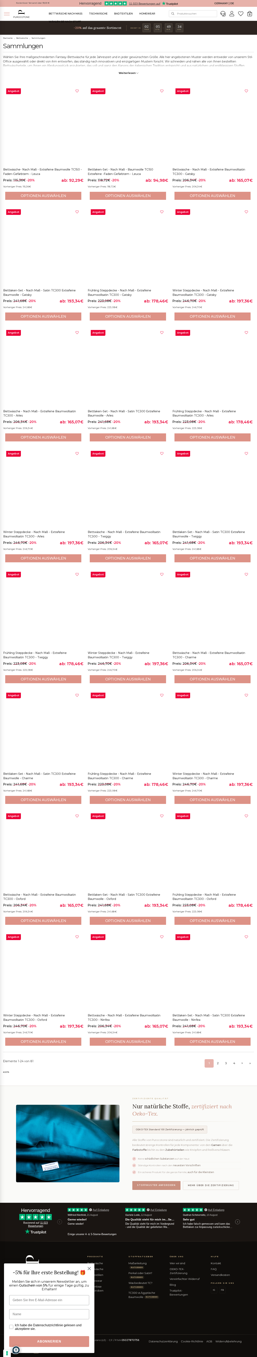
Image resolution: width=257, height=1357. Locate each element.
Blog (173, 1284)
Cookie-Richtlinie (192, 1341)
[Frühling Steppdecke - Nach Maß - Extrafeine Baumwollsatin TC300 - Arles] (212, 367)
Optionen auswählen (43, 196)
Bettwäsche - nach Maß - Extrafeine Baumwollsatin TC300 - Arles (39, 413)
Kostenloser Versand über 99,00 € (33, 3)
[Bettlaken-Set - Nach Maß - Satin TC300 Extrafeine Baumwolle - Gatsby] (43, 246)
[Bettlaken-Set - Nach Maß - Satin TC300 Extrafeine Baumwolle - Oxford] (128, 850)
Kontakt (216, 1263)
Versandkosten (220, 1274)
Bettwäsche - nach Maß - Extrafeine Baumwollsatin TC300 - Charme (208, 655)
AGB (209, 1341)
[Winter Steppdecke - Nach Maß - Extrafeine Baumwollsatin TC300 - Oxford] (43, 971)
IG (214, 1290)
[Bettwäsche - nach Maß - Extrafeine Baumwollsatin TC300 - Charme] (212, 609)
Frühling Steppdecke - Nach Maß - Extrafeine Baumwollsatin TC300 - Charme (119, 776)
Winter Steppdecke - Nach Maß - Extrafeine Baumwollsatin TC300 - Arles (34, 534)
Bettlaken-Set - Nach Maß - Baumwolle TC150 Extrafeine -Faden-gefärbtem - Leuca (120, 172)
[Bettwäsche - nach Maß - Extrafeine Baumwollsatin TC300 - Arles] (43, 367)
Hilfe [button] (215, 1256)
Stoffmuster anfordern (156, 1185)
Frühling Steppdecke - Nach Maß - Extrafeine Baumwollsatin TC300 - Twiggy (35, 655)
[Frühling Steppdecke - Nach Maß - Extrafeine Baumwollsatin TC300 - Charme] (128, 730)
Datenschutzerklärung (163, 1341)
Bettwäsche (22, 38)
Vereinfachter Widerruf (185, 1278)
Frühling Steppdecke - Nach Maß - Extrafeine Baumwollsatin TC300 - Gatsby (119, 293)
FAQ (214, 1269)
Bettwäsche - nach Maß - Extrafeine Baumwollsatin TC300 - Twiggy (124, 534)
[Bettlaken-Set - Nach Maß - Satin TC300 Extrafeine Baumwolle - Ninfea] (212, 971)
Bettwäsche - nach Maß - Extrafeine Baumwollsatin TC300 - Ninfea (124, 1018)
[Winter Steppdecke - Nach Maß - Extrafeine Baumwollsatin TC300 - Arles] (43, 488)
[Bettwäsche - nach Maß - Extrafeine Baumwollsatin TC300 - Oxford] (43, 850)
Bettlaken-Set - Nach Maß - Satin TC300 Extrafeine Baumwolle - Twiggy (208, 534)
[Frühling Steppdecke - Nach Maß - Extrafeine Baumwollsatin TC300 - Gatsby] (128, 246)
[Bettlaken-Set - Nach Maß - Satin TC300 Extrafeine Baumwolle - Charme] (43, 730)
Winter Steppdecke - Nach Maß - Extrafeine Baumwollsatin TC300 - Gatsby (203, 293)
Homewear (147, 13)
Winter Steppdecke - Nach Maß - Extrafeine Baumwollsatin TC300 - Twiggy (118, 655)
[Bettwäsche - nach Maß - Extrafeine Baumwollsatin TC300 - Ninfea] (128, 971)
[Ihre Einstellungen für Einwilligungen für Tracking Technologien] (7, 1353)
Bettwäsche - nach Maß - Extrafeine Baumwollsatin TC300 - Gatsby (208, 172)
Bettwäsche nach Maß (65, 13)
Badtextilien (123, 13)
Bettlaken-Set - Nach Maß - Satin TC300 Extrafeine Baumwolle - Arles (124, 413)
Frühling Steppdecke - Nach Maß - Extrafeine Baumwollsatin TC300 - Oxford (204, 897)
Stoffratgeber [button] (140, 1256)
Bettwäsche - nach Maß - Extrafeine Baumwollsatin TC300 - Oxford (39, 897)
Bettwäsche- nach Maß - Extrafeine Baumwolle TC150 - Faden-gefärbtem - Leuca (42, 172)
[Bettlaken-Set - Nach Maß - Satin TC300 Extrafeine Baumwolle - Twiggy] (212, 488)
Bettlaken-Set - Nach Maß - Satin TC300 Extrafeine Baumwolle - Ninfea (208, 1018)
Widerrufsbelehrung (228, 1341)
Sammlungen (38, 38)
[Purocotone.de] (21, 14)
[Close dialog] (89, 1268)
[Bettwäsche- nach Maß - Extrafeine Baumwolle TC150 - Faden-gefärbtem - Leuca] (43, 125)
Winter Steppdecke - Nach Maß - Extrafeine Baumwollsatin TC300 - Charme (203, 776)
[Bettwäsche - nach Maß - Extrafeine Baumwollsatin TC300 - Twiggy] (128, 488)
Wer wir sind (177, 1263)
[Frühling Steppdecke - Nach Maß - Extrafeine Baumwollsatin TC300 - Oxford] (212, 850)
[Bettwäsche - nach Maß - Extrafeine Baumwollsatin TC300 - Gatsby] (212, 125)
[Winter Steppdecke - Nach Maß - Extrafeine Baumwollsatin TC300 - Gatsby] (212, 246)
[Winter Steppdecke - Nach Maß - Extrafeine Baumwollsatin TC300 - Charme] (212, 730)
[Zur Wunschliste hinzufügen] (77, 91)
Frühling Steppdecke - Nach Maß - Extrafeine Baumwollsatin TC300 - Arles (204, 413)
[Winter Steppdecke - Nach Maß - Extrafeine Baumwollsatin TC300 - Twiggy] (128, 609)
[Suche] (173, 14)
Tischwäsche (98, 13)
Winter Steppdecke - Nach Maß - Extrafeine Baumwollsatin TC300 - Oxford (34, 1018)
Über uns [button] (177, 1256)
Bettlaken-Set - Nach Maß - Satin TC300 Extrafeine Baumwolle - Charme (39, 776)
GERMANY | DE (224, 3)
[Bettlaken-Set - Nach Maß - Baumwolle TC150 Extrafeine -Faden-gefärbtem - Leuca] (128, 125)
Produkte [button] (95, 1256)
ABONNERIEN (49, 1341)
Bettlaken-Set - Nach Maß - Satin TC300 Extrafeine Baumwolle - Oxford (124, 897)
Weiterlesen (127, 73)
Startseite (8, 38)
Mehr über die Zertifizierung (211, 1185)
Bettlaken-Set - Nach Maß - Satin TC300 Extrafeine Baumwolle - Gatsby (39, 293)
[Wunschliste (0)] (240, 14)
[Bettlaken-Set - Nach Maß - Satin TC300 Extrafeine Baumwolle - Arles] (128, 367)
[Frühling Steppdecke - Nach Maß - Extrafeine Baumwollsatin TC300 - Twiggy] (43, 609)
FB (222, 1290)
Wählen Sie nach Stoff (65, 21)
